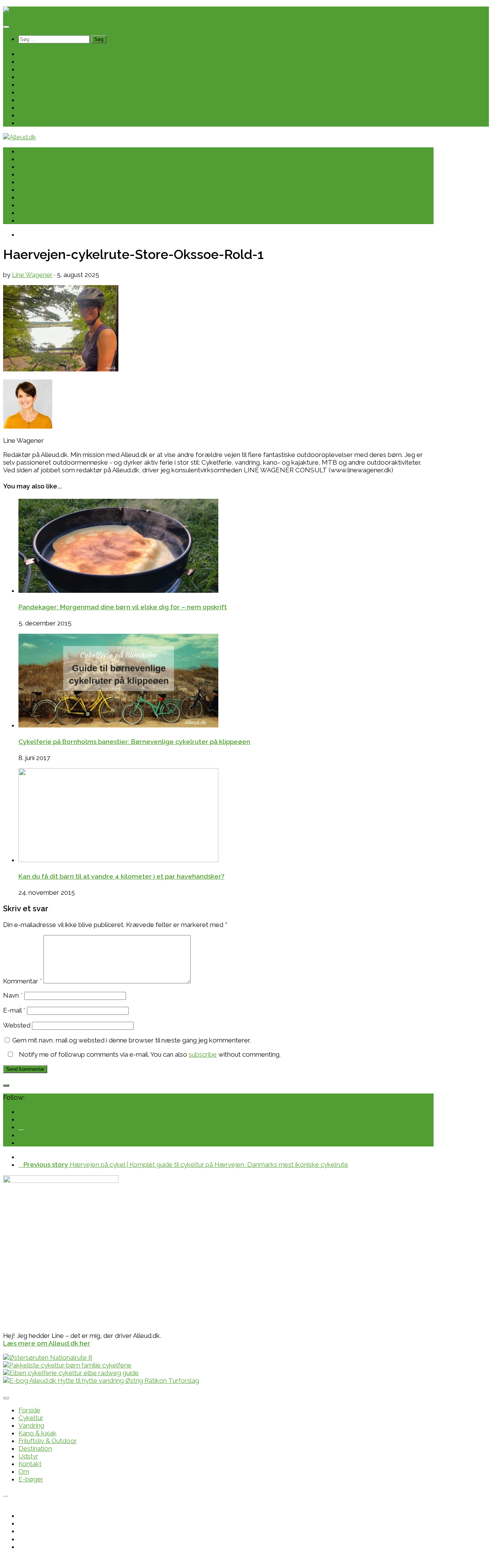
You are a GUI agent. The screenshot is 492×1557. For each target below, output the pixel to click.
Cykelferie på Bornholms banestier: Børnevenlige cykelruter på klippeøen (134, 742)
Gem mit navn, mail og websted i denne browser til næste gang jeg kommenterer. (131, 1040)
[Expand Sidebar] (6, 1085)
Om (23, 115)
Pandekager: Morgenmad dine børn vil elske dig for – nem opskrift (122, 607)
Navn (13, 995)
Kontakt (30, 107)
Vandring (31, 69)
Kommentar (22, 981)
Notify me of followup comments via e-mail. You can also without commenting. (149, 1054)
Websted (16, 1025)
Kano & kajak (37, 77)
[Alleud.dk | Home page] (19, 10)
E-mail (14, 1010)
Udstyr (28, 100)
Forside (29, 54)
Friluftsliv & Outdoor (47, 84)
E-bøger (30, 123)
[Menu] (6, 27)
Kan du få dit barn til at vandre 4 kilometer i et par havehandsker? (121, 876)
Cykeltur (30, 61)
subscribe (203, 1054)
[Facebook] (20, 1127)
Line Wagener (32, 275)
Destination (35, 92)
